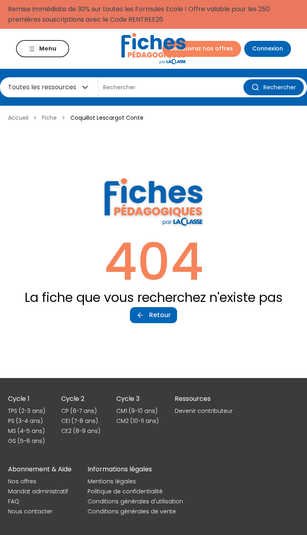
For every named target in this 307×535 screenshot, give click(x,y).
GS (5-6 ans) (26, 441)
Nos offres (22, 481)
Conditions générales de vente (132, 511)
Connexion (267, 48)
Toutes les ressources (42, 87)
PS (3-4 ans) (25, 421)
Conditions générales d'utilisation (135, 501)
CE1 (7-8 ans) (79, 421)
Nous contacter (30, 511)
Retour (160, 315)
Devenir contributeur (204, 411)
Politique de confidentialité (125, 491)
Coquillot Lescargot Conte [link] (107, 118)
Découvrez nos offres (201, 48)
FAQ (13, 501)
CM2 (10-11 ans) (137, 421)
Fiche (49, 118)
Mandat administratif (38, 491)
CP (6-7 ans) (79, 411)
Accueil (18, 118)
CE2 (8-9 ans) (80, 431)
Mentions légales (112, 481)
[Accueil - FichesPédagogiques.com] (153, 48)
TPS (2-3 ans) (26, 411)
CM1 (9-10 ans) (136, 411)
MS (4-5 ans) (26, 431)
